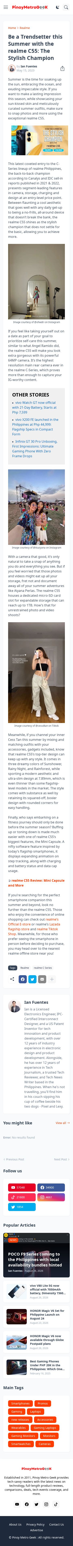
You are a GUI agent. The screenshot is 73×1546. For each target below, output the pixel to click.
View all (61, 1123)
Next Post (60, 1159)
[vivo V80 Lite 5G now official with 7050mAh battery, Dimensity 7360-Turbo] (16, 1291)
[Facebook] (23, 979)
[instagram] (46, 1504)
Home (12, 28)
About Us (15, 1524)
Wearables (18, 1428)
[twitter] (36, 1504)
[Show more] (52, 979)
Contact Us (56, 1524)
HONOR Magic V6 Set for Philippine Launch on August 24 (47, 1314)
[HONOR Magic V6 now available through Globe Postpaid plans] (16, 1342)
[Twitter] (32, 979)
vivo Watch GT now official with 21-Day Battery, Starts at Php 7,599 (34, 407)
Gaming (16, 1411)
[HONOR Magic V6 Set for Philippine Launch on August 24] (16, 1316)
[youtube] (17, 1504)
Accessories (45, 1420)
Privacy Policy (35, 1524)
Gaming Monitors (23, 1436)
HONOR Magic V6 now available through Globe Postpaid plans (47, 1340)
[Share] (61, 68)
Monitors (49, 1436)
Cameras (45, 1444)
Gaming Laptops (45, 1428)
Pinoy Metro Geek (24, 1537)
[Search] (66, 7)
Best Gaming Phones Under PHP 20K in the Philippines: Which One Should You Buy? (46, 1365)
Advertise (36, 1530)
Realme (25, 28)
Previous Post (15, 1159)
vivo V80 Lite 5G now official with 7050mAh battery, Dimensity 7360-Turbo (47, 1289)
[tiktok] (56, 1504)
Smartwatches (21, 1444)
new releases (20, 1420)
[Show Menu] (6, 7)
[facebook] (26, 1504)
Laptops (35, 1411)
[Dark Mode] (57, 7)
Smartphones (20, 1403)
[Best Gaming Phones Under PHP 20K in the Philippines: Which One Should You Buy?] (16, 1367)
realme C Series (43, 968)
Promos (43, 1403)
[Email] (42, 979)
